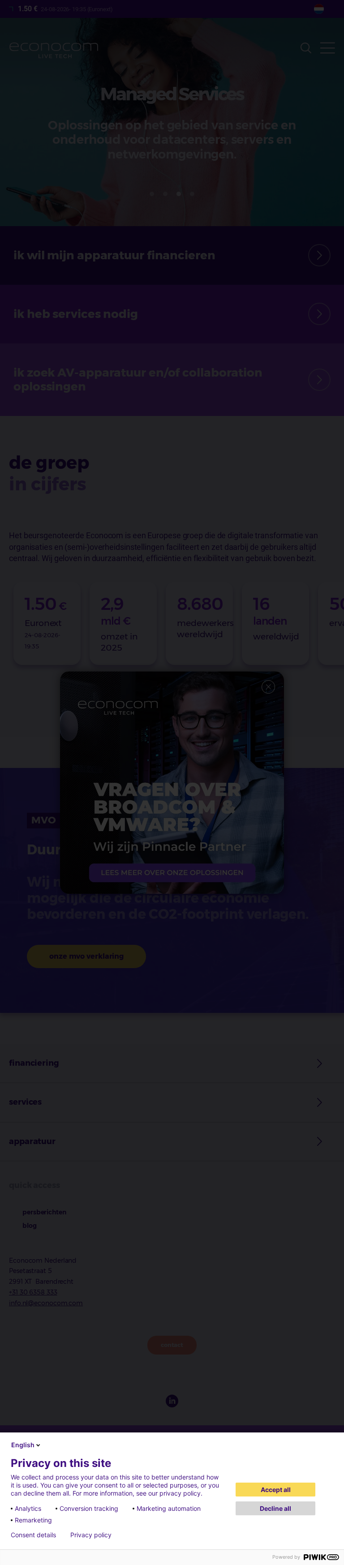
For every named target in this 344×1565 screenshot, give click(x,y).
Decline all (275, 1508)
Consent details (33, 1535)
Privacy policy (91, 1535)
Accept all (276, 1489)
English (22, 1445)
